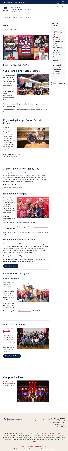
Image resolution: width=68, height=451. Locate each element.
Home (45, 7)
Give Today (51, 7)
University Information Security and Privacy (34, 446)
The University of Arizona (48, 449)
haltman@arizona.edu (24, 311)
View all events (58, 83)
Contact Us (60, 7)
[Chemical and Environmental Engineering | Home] (18, 9)
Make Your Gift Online (12, 356)
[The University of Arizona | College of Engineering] (12, 419)
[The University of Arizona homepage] (15, 2)
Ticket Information (10, 266)
